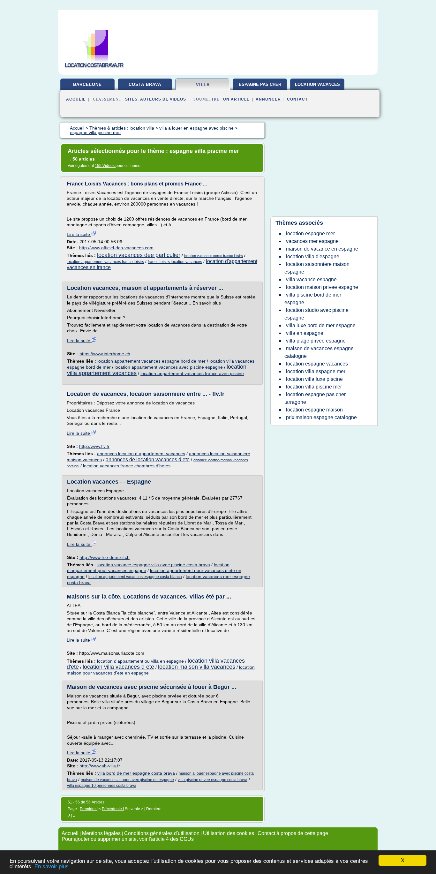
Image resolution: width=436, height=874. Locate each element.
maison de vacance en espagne (322, 249)
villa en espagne (304, 333)
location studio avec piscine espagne (316, 313)
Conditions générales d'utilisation (161, 833)
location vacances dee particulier (138, 255)
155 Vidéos (105, 165)
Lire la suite (79, 234)
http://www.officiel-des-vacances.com (116, 247)
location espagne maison (314, 409)
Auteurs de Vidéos (163, 99)
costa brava (145, 84)
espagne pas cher (260, 84)
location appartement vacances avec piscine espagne (169, 367)
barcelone (87, 84)
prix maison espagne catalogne (321, 417)
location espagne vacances (317, 363)
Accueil (76, 99)
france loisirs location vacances (175, 262)
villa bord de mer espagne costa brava (136, 773)
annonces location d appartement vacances (141, 453)
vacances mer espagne (312, 241)
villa (203, 84)
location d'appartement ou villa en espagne (140, 661)
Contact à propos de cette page (293, 833)
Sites (131, 99)
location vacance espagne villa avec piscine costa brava (153, 564)
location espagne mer (310, 233)
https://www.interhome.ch (104, 353)
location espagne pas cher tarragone (315, 398)
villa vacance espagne (311, 279)
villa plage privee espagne (316, 340)
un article (236, 99)
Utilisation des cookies (228, 833)
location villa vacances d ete (118, 667)
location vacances (317, 84)
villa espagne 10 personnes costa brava (101, 785)
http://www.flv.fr (94, 446)
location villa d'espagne (312, 256)
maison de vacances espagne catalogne (319, 352)
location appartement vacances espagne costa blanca (135, 577)
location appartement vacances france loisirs (105, 262)
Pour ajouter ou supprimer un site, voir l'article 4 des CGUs (128, 839)
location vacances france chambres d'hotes (126, 465)
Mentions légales (101, 833)
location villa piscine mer (314, 386)
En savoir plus (51, 866)
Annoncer (268, 99)
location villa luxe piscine (314, 379)
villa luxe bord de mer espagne (321, 325)
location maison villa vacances (196, 667)
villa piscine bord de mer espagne (312, 298)
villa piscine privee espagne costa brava (212, 780)
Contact (297, 99)
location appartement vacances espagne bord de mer (151, 361)
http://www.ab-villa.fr (99, 765)
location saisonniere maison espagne (317, 268)
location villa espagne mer (315, 371)
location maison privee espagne (322, 287)
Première (88, 809)
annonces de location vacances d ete (148, 459)
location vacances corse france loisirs (213, 256)
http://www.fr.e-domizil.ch (104, 557)
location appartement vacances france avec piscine (192, 373)
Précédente (112, 809)
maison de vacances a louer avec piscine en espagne (127, 780)
